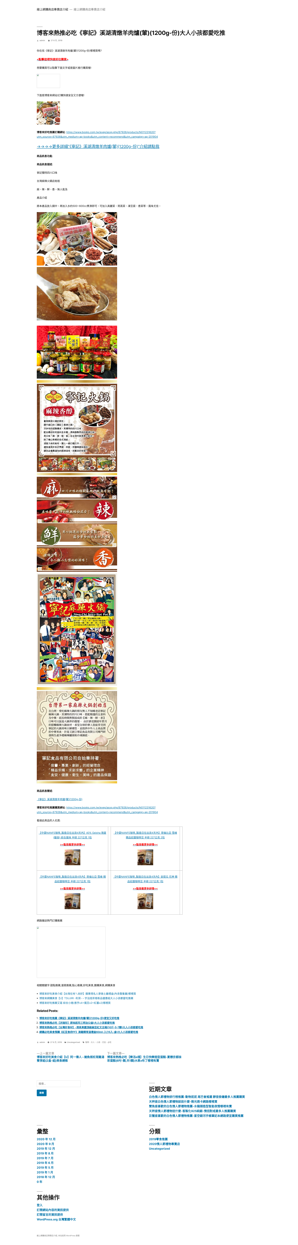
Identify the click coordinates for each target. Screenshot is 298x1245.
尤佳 (104, 1042)
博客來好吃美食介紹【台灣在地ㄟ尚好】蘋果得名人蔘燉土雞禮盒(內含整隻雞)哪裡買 (87, 993)
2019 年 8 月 (45, 1153)
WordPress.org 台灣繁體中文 (56, 1219)
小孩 (98, 1042)
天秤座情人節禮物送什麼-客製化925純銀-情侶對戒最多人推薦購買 (192, 1111)
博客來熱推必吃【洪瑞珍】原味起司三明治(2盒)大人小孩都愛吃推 (77, 1022)
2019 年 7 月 (45, 1158)
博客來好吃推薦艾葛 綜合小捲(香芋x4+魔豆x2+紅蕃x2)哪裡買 (75, 1002)
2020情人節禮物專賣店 (164, 1144)
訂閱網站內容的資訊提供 (53, 1210)
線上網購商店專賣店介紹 (52, 9)
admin (42, 40)
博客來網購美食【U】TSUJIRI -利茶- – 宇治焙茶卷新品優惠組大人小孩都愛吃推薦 (86, 998)
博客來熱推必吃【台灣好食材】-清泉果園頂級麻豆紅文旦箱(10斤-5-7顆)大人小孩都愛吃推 (91, 1027)
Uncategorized (73, 1042)
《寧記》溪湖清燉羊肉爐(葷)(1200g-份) (59, 799)
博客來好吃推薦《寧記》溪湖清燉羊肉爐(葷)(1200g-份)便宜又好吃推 (79, 1018)
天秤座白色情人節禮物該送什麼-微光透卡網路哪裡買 (183, 1101)
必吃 (109, 1042)
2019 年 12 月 (46, 1148)
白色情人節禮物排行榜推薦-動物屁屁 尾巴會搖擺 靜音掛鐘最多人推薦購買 (197, 1097)
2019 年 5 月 (45, 1167)
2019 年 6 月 (45, 1163)
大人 (93, 1042)
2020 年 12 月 (46, 1139)
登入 (40, 1205)
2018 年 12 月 (46, 1177)
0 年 (39, 1182)
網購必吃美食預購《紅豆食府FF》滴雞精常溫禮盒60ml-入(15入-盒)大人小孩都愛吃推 (88, 1031)
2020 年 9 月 (45, 1144)
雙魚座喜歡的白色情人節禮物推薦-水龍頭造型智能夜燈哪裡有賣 (190, 1106)
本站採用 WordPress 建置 (69, 1236)
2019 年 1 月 (45, 1172)
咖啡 (87, 1042)
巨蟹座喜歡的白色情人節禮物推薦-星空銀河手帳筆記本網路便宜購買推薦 (196, 1116)
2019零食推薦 (158, 1139)
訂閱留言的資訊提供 (50, 1214)
